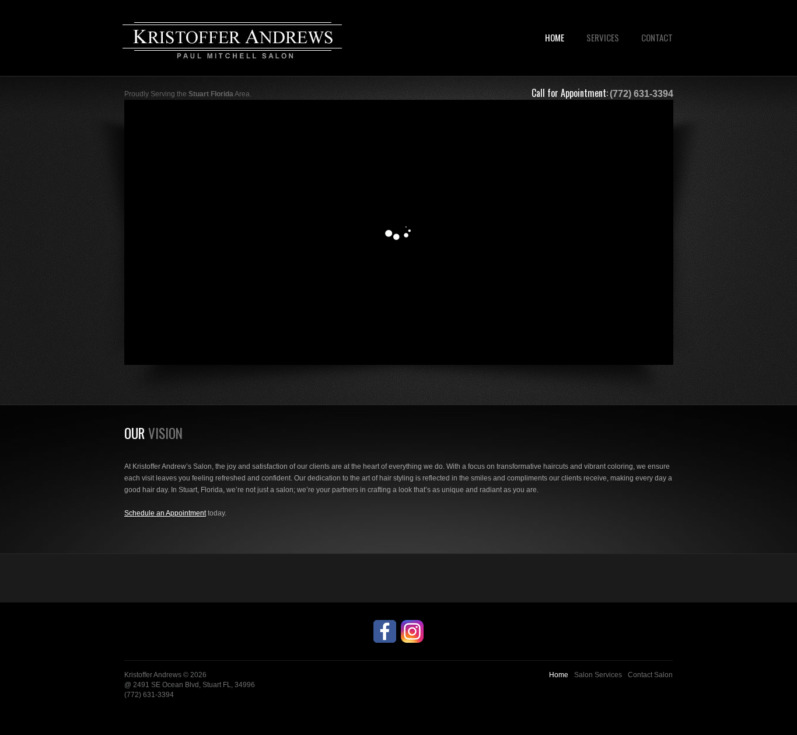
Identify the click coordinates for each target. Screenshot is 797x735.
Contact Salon (650, 675)
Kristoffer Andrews (152, 675)
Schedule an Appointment (165, 513)
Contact (657, 37)
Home (554, 37)
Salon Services (598, 675)
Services (602, 37)
